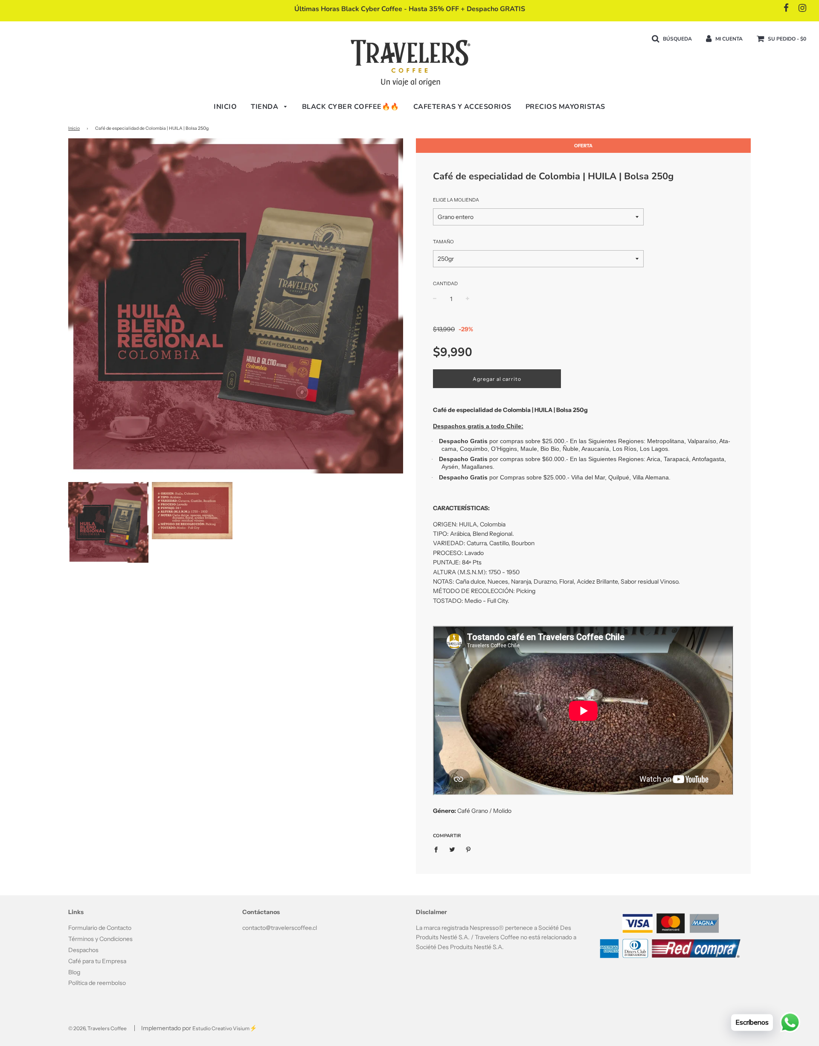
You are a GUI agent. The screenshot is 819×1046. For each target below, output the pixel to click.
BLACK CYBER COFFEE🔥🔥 (350, 106)
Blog (74, 972)
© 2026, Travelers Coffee (97, 1028)
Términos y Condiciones (100, 939)
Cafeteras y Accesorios (462, 106)
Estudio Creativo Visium (221, 1028)
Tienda (265, 106)
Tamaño (443, 242)
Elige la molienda (456, 200)
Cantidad (445, 283)
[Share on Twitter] (452, 849)
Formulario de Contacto (99, 928)
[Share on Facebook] (438, 849)
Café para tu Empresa (97, 961)
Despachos (83, 950)
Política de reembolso (97, 983)
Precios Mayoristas (565, 106)
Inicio (225, 106)
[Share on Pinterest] (468, 849)
